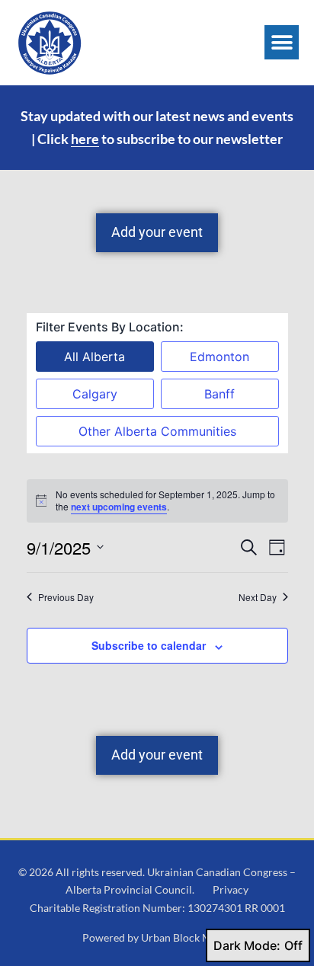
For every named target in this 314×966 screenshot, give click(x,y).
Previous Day (66, 597)
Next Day (258, 597)
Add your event (157, 232)
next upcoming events (119, 506)
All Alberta (94, 356)
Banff (219, 393)
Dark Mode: (246, 945)
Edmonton (219, 356)
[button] (281, 42)
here (85, 138)
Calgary (94, 393)
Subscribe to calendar (148, 645)
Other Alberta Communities (157, 431)
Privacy (230, 889)
